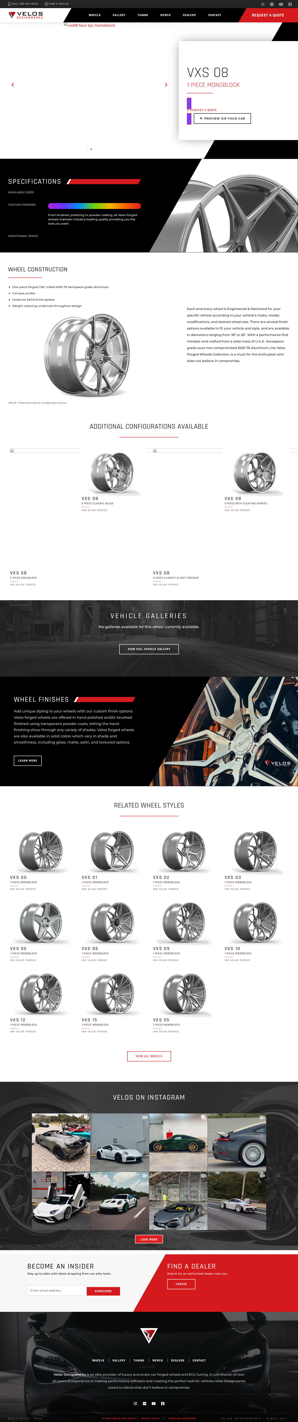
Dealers (189, 15)
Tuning (143, 15)
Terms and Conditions (182, 1418)
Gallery (119, 15)
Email (32, 1281)
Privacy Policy (150, 1418)
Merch (165, 15)
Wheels (95, 15)
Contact (214, 15)
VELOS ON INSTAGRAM (149, 1097)
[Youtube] (281, 4)
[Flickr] (272, 4)
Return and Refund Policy (119, 1418)
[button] (12, 84)
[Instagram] (263, 4)
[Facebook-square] (290, 4)
